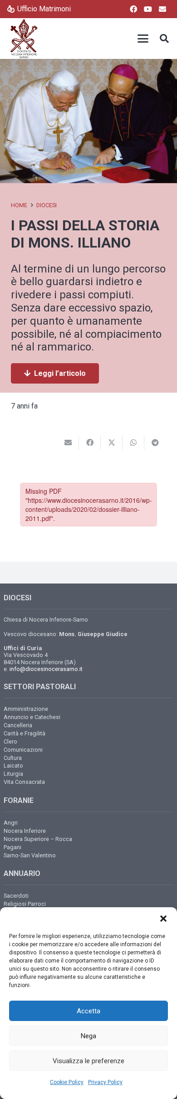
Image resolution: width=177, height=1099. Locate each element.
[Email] (162, 9)
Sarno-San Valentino (30, 855)
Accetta (88, 1011)
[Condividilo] (90, 442)
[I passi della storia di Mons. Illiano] (88, 65)
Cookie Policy (67, 1082)
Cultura (13, 757)
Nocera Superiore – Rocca (38, 839)
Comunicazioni (23, 749)
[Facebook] (133, 9)
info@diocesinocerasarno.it (46, 669)
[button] (163, 918)
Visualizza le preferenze (88, 1061)
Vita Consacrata (24, 781)
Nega (88, 1036)
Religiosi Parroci (25, 903)
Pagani (12, 847)
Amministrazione (26, 708)
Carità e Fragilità (24, 733)
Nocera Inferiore (25, 830)
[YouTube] (148, 9)
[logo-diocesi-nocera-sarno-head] (23, 38)
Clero (10, 741)
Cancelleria (18, 725)
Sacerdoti (16, 895)
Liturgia (13, 773)
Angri (11, 822)
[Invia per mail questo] (68, 442)
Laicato (13, 765)
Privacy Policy (105, 1082)
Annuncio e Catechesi (32, 717)
